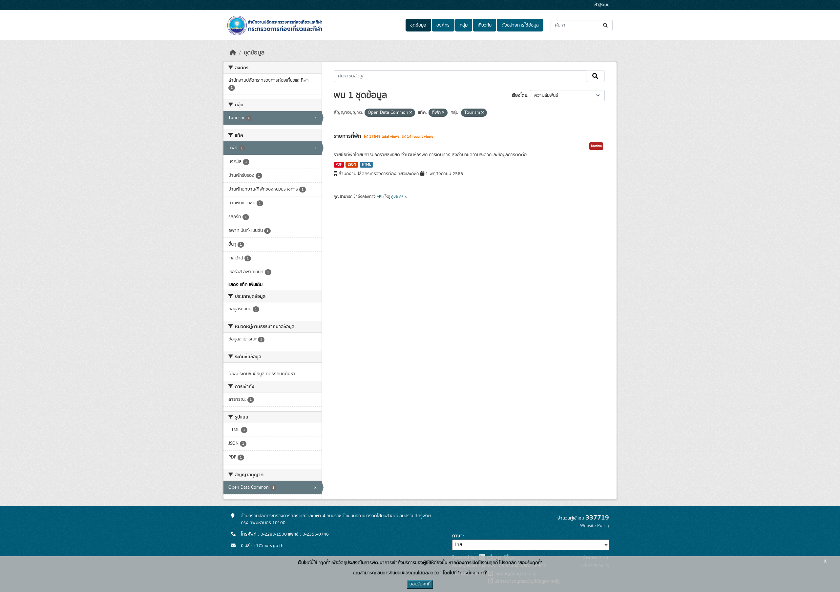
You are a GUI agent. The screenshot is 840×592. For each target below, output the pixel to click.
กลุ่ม (464, 25)
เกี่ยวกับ (485, 25)
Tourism (596, 146)
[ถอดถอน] (411, 112)
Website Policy (594, 525)
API (379, 196)
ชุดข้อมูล (418, 25)
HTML (366, 164)
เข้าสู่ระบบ (602, 5)
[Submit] (606, 25)
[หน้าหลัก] (233, 53)
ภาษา (457, 536)
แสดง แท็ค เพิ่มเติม (245, 284)
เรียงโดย (519, 95)
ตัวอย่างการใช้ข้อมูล (520, 25)
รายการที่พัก (348, 136)
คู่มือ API (398, 196)
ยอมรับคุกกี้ (420, 584)
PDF (339, 164)
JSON (352, 164)
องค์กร (443, 25)
